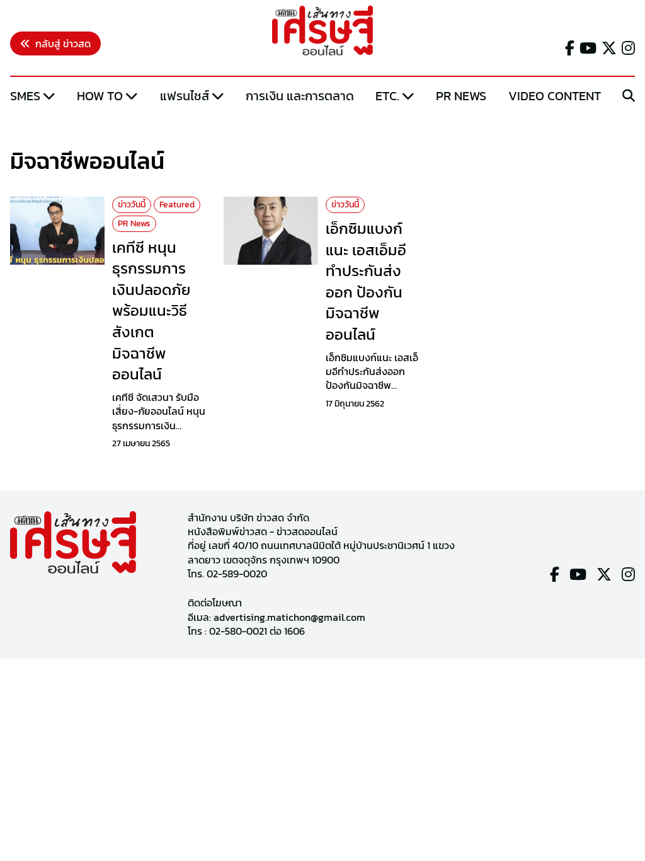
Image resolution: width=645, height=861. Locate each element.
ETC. (387, 95)
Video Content (554, 95)
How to (100, 95)
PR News (461, 95)
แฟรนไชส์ (184, 95)
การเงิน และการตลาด (300, 95)
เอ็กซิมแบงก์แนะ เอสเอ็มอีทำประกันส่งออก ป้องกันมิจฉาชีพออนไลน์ (366, 281)
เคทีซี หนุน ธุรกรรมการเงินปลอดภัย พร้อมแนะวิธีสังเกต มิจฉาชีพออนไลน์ (151, 311)
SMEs (25, 95)
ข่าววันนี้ (132, 204)
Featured (177, 204)
